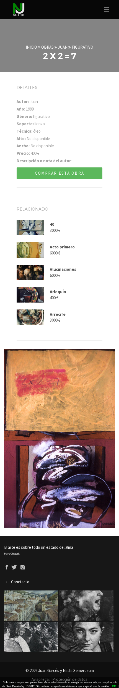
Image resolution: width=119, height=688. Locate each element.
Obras (47, 47)
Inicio (31, 47)
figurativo (82, 47)
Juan (63, 47)
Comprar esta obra (59, 173)
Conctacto (20, 581)
